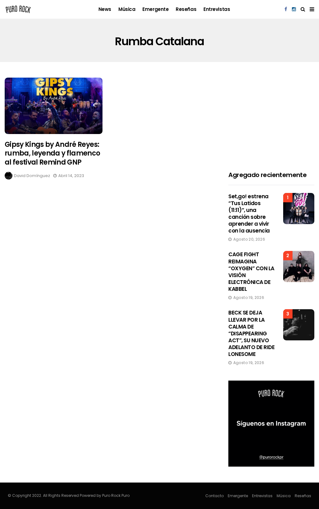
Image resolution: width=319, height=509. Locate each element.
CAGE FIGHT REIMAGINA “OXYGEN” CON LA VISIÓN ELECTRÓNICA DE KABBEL (251, 271)
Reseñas (186, 9)
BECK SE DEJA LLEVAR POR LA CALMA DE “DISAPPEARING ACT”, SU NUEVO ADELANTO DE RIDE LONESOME (251, 333)
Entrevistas (216, 9)
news (104, 9)
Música (126, 9)
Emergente (155, 9)
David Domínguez (32, 176)
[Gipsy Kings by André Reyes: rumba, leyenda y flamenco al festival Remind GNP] (53, 106)
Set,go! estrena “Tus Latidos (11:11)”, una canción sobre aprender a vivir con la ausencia (248, 213)
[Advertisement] (271, 117)
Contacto (214, 495)
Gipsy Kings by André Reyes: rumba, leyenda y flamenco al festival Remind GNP (52, 153)
